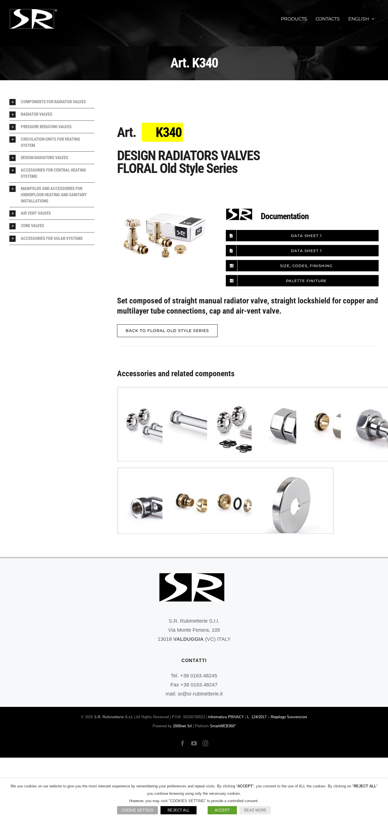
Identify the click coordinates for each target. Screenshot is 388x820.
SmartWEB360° (223, 726)
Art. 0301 (292, 428)
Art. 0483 (203, 509)
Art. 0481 (247, 509)
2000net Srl (182, 726)
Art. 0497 (247, 428)
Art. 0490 (292, 509)
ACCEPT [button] (222, 810)
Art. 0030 (159, 509)
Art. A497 (159, 428)
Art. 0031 (203, 428)
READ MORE (255, 810)
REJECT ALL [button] (178, 810)
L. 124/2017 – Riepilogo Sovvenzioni (277, 717)
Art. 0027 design (337, 428)
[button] (51, 102)
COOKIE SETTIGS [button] (137, 810)
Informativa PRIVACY (226, 717)
